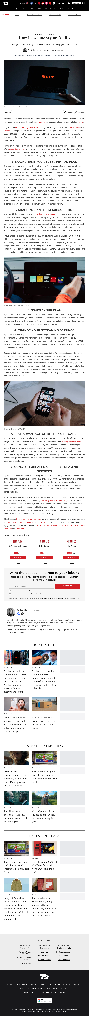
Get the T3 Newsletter (34, 15)
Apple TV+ (71, 525)
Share (9, 112)
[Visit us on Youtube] (42, 3)
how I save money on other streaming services (28, 522)
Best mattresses (44, 960)
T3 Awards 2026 (55, 15)
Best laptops (44, 948)
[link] (17, 541)
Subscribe (76, 3)
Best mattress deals (63, 952)
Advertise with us (54, 989)
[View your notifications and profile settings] (69, 3)
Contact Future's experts (40, 985)
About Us (57, 985)
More (69, 9)
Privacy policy (24, 989)
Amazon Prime (74, 127)
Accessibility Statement (17, 985)
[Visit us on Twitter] (35, 3)
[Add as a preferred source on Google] (44, 1000)
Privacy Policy (59, 598)
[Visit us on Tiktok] (54, 3)
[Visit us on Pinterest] (39, 3)
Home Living (42, 9)
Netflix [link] (18, 563)
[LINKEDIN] (19, 613)
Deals (17, 15)
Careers (67, 989)
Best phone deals (64, 948)
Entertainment (38, 34)
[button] (17, 551)
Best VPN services (25, 963)
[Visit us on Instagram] (46, 3)
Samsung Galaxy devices (25, 953)
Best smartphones (44, 956)
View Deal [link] (18, 558)
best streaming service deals (28, 519)
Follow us (70, 112)
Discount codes (64, 960)
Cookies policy (38, 989)
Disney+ (53, 525)
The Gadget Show (74, 15)
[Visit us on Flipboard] (50, 3)
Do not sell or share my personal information (44, 992)
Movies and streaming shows (25, 958)
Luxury (53, 9)
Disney (7, 131)
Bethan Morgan (36, 50)
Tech (23, 9)
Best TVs (44, 952)
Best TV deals (64, 956)
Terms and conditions (72, 985)
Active (31, 9)
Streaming (50, 34)
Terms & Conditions (46, 598)
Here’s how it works (69, 55)
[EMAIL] (23, 613)
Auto (61, 9)
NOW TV (62, 525)
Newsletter (81, 112)
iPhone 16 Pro (25, 948)
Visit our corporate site (70, 1009)
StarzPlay (20, 529)
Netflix (38, 127)
